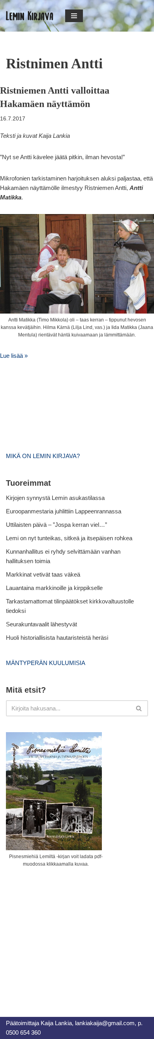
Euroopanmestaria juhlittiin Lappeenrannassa (64, 511)
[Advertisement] (65, 933)
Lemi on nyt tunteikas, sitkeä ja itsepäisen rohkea (69, 538)
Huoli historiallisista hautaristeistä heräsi (57, 637)
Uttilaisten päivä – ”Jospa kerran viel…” (57, 524)
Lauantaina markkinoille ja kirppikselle (54, 587)
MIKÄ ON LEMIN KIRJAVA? (43, 456)
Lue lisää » (14, 355)
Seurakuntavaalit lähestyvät (41, 624)
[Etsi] (139, 708)
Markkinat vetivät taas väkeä (43, 574)
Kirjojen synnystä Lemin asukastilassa (55, 497)
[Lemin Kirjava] (29, 16)
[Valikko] (74, 15)
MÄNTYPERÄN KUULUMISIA (45, 662)
